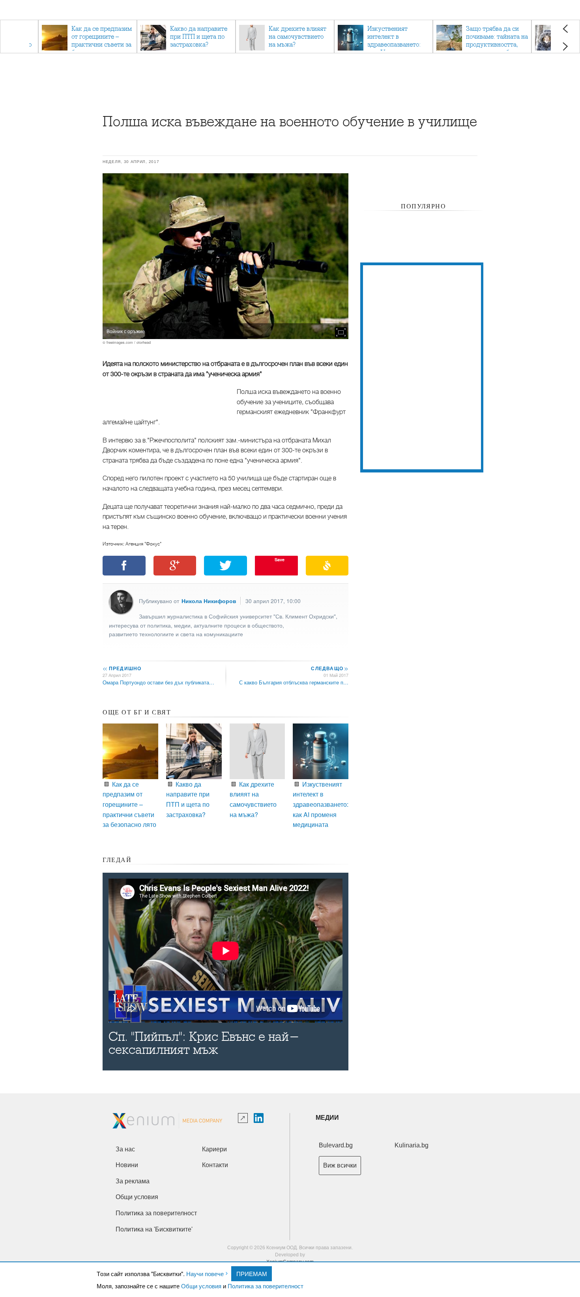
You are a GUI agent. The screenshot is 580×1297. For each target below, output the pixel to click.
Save (279, 559)
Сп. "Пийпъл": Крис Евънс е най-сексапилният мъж (204, 1043)
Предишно (122, 668)
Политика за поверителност (265, 1286)
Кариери (214, 1149)
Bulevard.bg (336, 1145)
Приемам (251, 1273)
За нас (125, 1149)
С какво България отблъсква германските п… (293, 682)
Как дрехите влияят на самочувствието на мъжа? (253, 799)
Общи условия (201, 1286)
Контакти (215, 1165)
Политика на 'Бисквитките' (154, 1229)
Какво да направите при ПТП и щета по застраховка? (188, 799)
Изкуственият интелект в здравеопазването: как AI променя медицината (320, 804)
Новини (127, 1165)
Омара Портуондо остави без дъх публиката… (158, 682)
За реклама (133, 1181)
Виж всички (340, 1165)
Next (565, 46)
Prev (565, 29)
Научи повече (205, 1273)
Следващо (329, 668)
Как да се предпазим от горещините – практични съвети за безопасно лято (129, 804)
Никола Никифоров (208, 601)
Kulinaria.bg (411, 1145)
